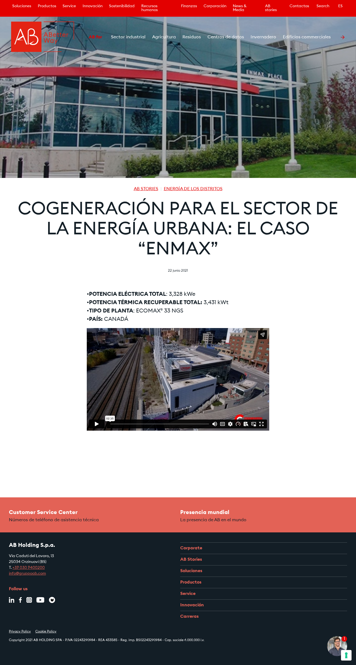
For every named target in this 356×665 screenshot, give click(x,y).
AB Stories (146, 189)
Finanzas (189, 6)
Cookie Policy (45, 631)
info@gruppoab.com (27, 574)
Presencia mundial (204, 512)
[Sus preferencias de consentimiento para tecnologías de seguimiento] (346, 655)
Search (323, 6)
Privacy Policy (20, 631)
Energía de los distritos (193, 189)
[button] (82, 37)
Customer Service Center (43, 512)
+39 (16, 568)
